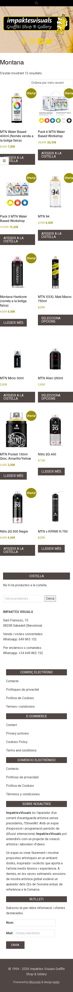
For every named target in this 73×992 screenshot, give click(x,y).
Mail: (10, 933)
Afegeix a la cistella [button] (13, 159)
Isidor (56, 982)
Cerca (50, 598)
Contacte (12, 681)
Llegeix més (13, 323)
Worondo (35, 982)
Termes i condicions (20, 706)
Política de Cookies (20, 698)
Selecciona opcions (50, 319)
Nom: (10, 923)
